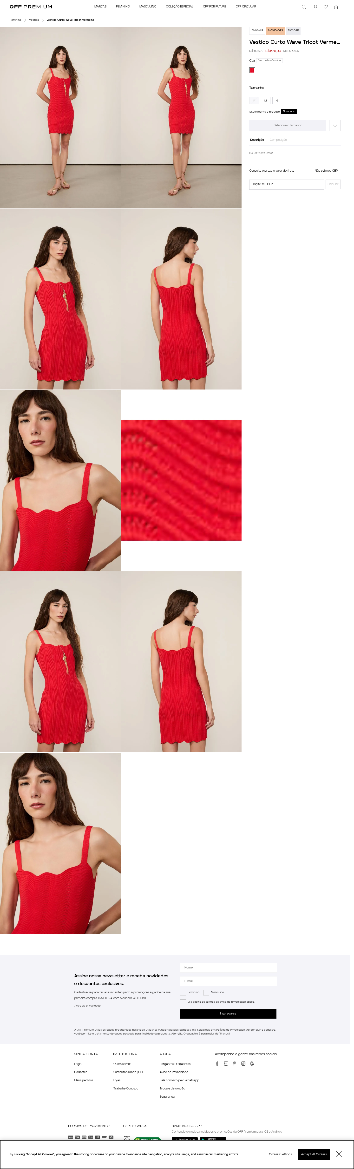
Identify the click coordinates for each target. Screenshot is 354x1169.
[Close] (339, 1154)
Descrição (257, 140)
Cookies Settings (280, 1154)
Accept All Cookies (314, 1154)
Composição (278, 140)
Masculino (217, 992)
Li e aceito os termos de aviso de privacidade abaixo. (221, 1002)
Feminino (193, 992)
